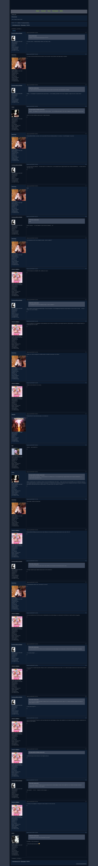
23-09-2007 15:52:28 (34, 54)
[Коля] (13, 833)
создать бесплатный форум (81, 863)
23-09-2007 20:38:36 (34, 164)
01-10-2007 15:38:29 (34, 832)
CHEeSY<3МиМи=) (15, 269)
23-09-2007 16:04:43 (34, 106)
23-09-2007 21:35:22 (34, 299)
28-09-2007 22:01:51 (34, 696)
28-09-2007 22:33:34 (34, 801)
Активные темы (14, 14)
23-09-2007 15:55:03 (34, 84)
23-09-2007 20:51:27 (34, 216)
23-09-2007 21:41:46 (34, 321)
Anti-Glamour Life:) (16, 25)
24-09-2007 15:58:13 (34, 413)
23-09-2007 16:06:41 (34, 133)
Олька (13, 107)
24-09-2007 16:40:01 (34, 471)
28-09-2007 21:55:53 (34, 665)
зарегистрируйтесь (25, 22)
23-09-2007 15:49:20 (34, 32)
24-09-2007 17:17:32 (34, 499)
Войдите (19, 22)
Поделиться (29, 32)
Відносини (23, 25)
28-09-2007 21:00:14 (34, 560)
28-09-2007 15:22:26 (34, 529)
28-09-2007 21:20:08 (34, 582)
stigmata (13, 414)
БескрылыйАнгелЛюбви (17, 33)
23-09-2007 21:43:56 (34, 382)
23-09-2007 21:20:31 (34, 268)
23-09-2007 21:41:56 (34, 352)
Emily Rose (14, 54)
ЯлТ (12, 445)
